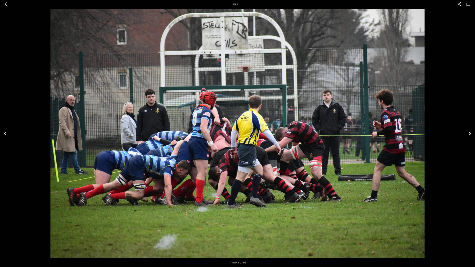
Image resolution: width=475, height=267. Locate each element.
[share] (459, 4)
